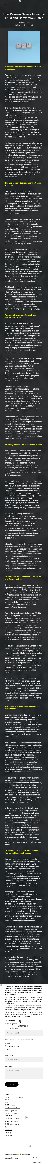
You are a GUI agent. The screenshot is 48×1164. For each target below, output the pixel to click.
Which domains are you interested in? (19, 1040)
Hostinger (19, 1153)
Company (8, 1133)
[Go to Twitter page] (20, 1021)
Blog (6, 1127)
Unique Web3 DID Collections (14, 1115)
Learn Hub (8, 1130)
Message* (8, 1066)
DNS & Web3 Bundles (12, 1124)
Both (8, 1050)
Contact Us (8, 1135)
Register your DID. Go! (12, 1121)
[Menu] (5, 5)
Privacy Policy (37, 1162)
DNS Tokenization (10, 1105)
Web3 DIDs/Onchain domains (14, 1098)
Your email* (9, 1055)
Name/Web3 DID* (11, 1029)
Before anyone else (11, 1111)
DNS (8, 1043)
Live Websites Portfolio (12, 1108)
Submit (11, 1084)
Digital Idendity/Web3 (13, 1046)
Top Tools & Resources (12, 1118)
